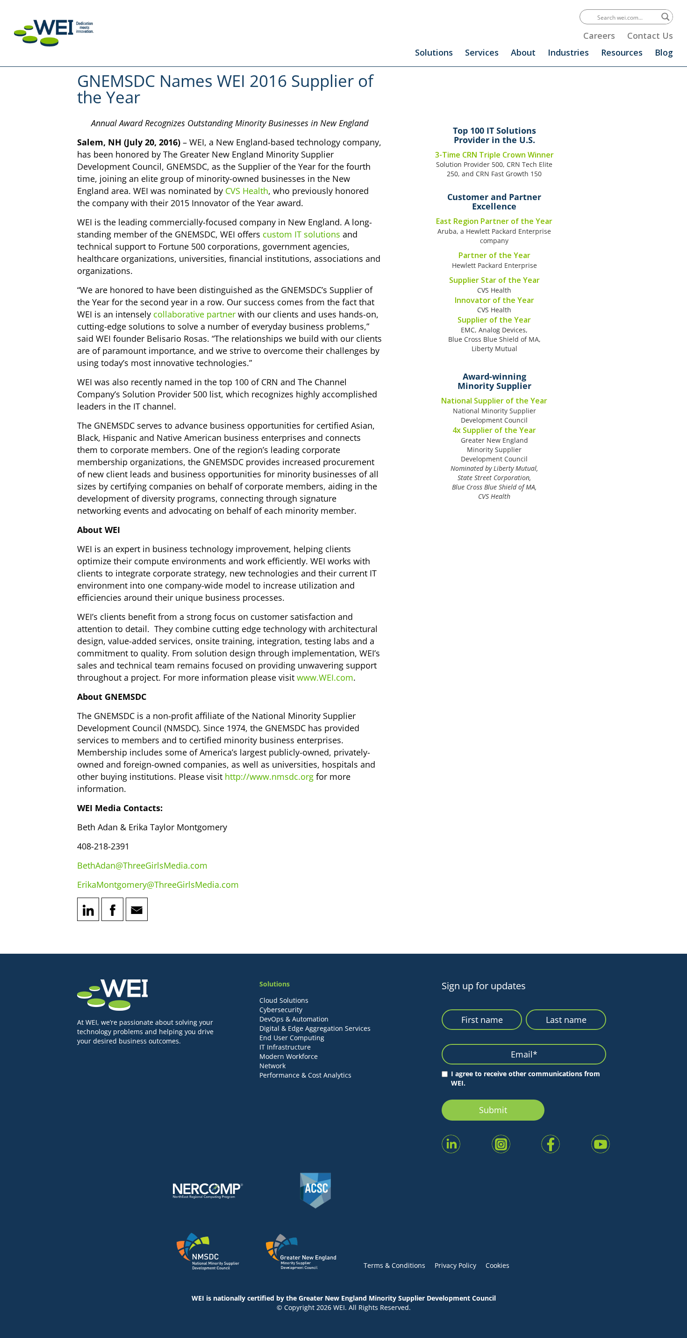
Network (272, 1065)
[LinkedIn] (88, 909)
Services (482, 52)
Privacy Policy (455, 1265)
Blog (664, 52)
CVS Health (246, 190)
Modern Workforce (288, 1056)
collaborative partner (194, 314)
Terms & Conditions (394, 1265)
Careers (599, 35)
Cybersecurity (280, 1009)
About (523, 52)
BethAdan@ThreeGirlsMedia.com (142, 865)
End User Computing (291, 1037)
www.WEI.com (325, 677)
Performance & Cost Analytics (305, 1075)
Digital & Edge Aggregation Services (315, 1028)
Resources (622, 52)
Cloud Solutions (283, 1000)
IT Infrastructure (285, 1047)
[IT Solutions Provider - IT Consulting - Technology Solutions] (53, 33)
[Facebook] (112, 909)
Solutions (434, 52)
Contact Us (650, 35)
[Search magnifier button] (665, 17)
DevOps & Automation (294, 1018)
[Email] (137, 909)
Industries (568, 52)
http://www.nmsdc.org (269, 776)
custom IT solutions (301, 234)
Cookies (497, 1265)
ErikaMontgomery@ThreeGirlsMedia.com (158, 884)
